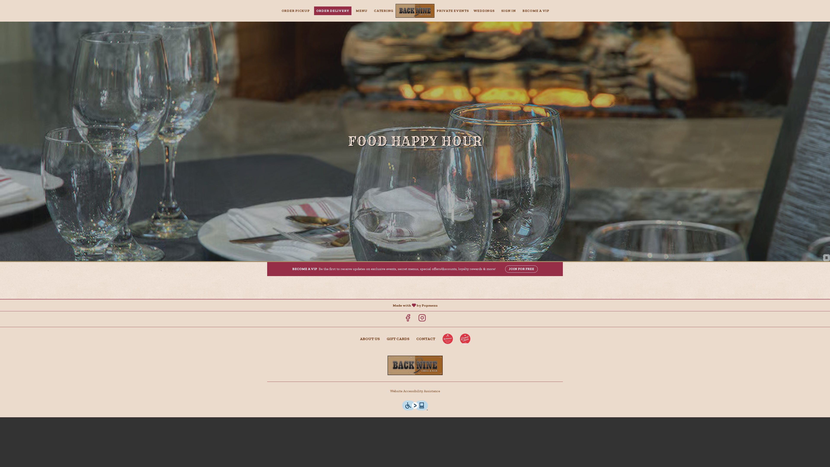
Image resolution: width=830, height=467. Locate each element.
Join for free (521, 269)
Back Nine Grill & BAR (415, 365)
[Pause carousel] (826, 257)
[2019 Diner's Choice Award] (465, 338)
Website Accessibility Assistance (415, 391)
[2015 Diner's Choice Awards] (447, 338)
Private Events (453, 11)
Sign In (508, 11)
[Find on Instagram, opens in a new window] (422, 319)
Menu (361, 11)
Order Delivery (333, 11)
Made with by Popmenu (220, 305)
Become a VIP (535, 11)
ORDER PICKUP (296, 11)
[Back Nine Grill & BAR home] (415, 11)
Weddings (484, 11)
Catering (383, 11)
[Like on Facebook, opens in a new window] (408, 319)
